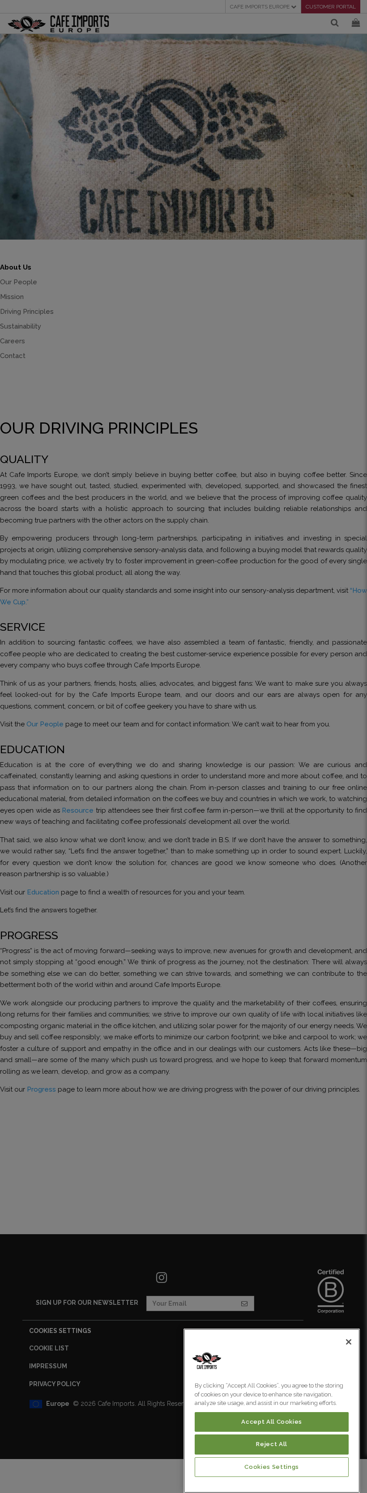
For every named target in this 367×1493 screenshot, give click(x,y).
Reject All (271, 1444)
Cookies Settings (271, 1466)
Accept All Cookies (271, 1421)
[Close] (348, 1342)
